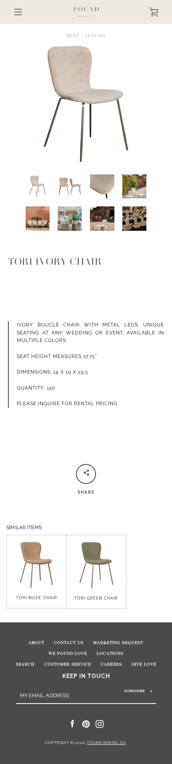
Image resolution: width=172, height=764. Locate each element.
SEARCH (25, 664)
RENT (73, 35)
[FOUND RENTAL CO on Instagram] (100, 723)
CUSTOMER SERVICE (67, 664)
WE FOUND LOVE (67, 653)
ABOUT (36, 642)
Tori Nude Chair (36, 598)
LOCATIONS (110, 653)
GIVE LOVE (144, 664)
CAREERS (111, 664)
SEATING (95, 35)
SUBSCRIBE (134, 691)
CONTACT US (69, 642)
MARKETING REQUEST (118, 642)
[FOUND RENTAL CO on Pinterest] (86, 723)
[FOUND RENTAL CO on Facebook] (72, 723)
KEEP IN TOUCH (86, 675)
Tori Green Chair (96, 598)
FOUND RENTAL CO (106, 743)
